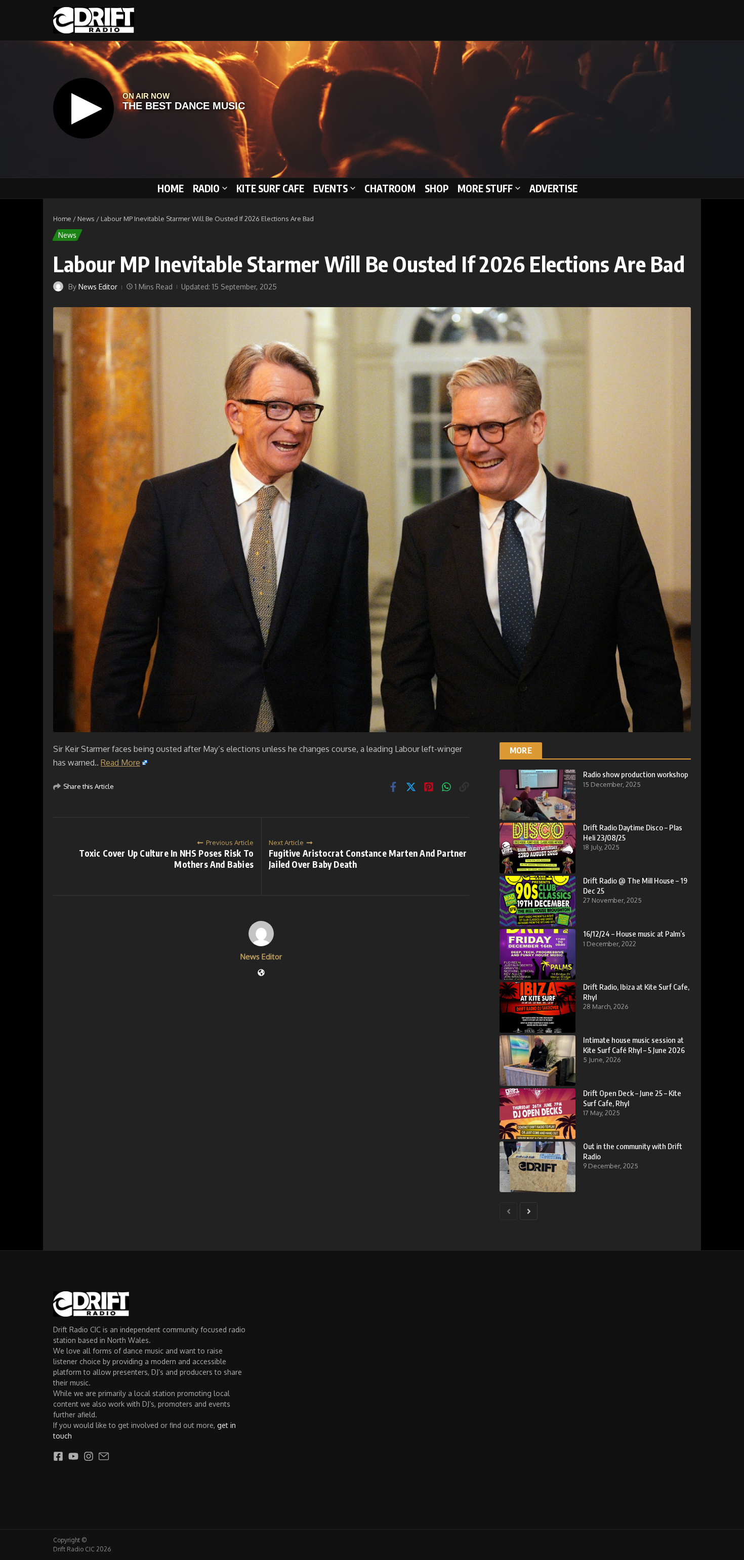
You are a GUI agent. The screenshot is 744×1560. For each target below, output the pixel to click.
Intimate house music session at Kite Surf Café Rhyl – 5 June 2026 (634, 1045)
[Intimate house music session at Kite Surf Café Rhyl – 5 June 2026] (537, 1060)
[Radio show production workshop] (537, 795)
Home (170, 188)
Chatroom (390, 188)
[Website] (261, 973)
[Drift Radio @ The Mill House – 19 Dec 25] (537, 901)
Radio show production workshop (635, 774)
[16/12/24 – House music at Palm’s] (537, 954)
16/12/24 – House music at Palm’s (634, 933)
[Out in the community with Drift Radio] (537, 1167)
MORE (521, 750)
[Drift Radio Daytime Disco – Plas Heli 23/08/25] (537, 848)
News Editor (97, 286)
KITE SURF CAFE (270, 188)
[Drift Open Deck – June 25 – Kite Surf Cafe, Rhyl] (537, 1113)
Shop (436, 188)
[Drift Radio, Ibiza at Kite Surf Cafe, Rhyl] (537, 1007)
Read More (120, 762)
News (86, 219)
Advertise (553, 188)
